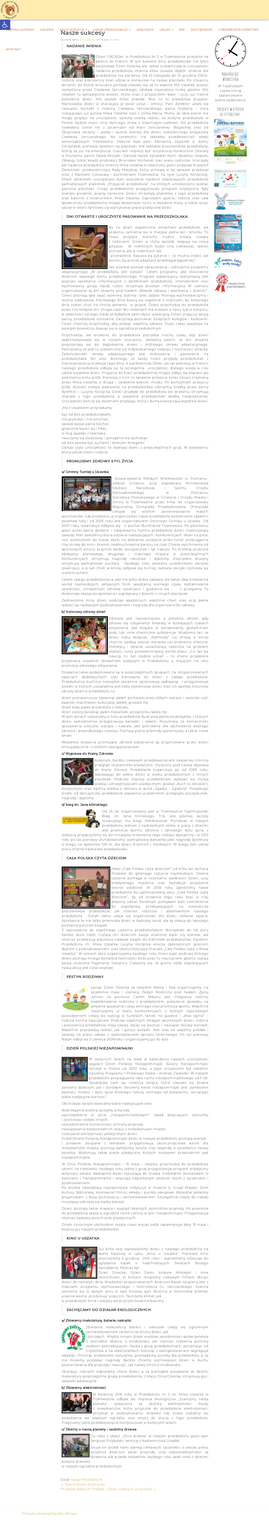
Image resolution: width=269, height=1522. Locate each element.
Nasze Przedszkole (111, 29)
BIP (182, 29)
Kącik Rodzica (72, 29)
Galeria (47, 29)
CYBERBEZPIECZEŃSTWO (238, 29)
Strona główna (20, 29)
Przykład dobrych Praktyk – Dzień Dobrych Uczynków (108, 1489)
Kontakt (13, 49)
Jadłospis (145, 29)
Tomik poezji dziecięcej (83, 1484)
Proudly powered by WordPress (49, 1514)
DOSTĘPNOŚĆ (202, 29)
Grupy (165, 29)
